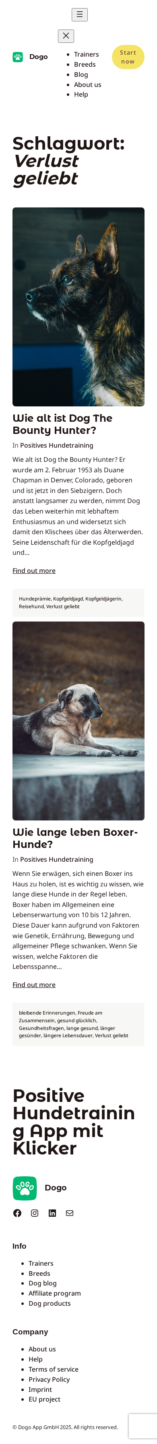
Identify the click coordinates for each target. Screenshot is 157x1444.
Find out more (34, 570)
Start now (128, 57)
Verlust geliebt (63, 606)
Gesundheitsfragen (41, 1028)
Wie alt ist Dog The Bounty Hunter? (62, 424)
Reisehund (31, 606)
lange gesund (82, 1028)
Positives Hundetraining (56, 445)
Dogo (38, 57)
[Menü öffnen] (80, 14)
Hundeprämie (35, 598)
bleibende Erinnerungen (47, 1012)
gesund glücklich (76, 1020)
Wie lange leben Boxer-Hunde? (75, 838)
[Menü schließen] (66, 36)
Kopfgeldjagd (68, 598)
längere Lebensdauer (68, 1035)
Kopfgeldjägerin (103, 598)
